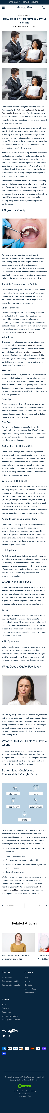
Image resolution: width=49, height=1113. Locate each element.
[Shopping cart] (44, 7)
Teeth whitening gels (11, 985)
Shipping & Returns (10, 1016)
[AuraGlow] (24, 7)
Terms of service (24, 1096)
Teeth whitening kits (10, 981)
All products (7, 978)
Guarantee (6, 1012)
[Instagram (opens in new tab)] (4, 1036)
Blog (26, 978)
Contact (5, 1008)
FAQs (4, 1005)
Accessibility (30, 993)
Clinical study (30, 989)
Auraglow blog (24, 15)
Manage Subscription (11, 1020)
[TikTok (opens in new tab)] (9, 1036)
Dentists (28, 985)
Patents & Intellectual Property (24, 1091)
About (27, 981)
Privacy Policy (24, 1094)
